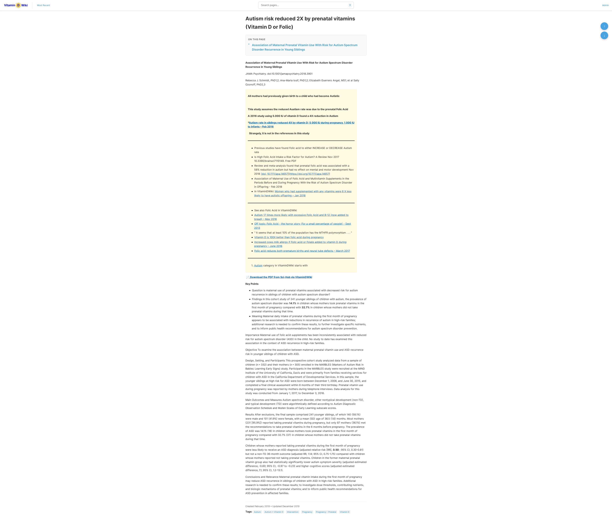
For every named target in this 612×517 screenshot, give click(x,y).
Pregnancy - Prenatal (326, 512)
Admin (605, 5)
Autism (258, 265)
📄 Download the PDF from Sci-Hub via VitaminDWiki (279, 277)
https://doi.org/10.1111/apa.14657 (309, 173)
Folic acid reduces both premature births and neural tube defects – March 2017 (302, 250)
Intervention (292, 512)
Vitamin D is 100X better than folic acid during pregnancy (289, 237)
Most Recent (43, 5)
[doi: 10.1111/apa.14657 (274, 173)
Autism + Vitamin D (274, 512)
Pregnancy (307, 512)
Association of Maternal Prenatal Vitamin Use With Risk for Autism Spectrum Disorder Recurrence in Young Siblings (304, 47)
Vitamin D (344, 512)
